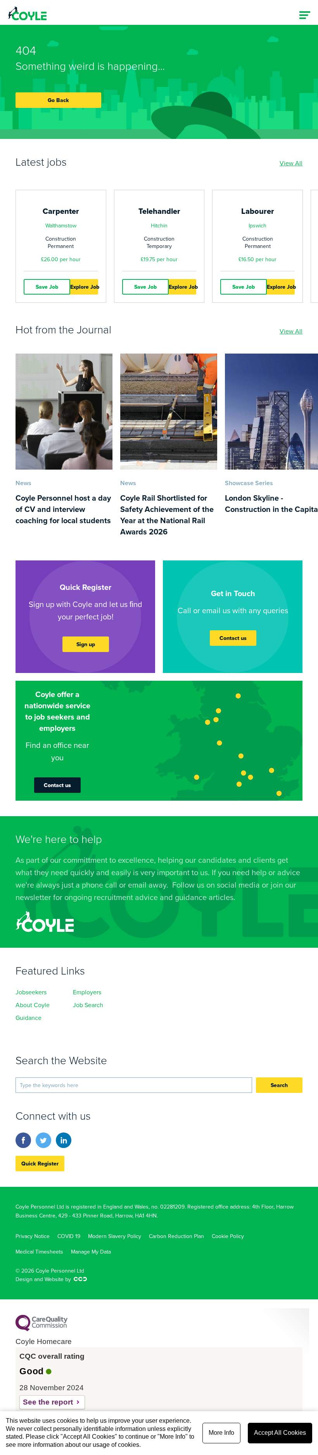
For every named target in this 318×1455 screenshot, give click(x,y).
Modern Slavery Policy (114, 1236)
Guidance (28, 1017)
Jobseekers (31, 992)
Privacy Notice (33, 1236)
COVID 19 (68, 1236)
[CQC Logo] (41, 1329)
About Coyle (33, 1005)
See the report (48, 1402)
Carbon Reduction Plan (176, 1236)
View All (291, 163)
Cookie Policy (228, 1236)
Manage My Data (91, 1252)
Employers (87, 992)
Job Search (88, 1005)
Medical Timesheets (39, 1252)
